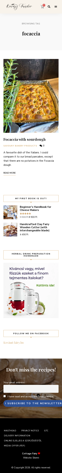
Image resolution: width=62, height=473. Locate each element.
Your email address (14, 382)
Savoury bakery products (20, 146)
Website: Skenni (31, 457)
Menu (55, 6)
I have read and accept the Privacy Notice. (31, 396)
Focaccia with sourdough (24, 139)
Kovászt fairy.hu (13, 342)
